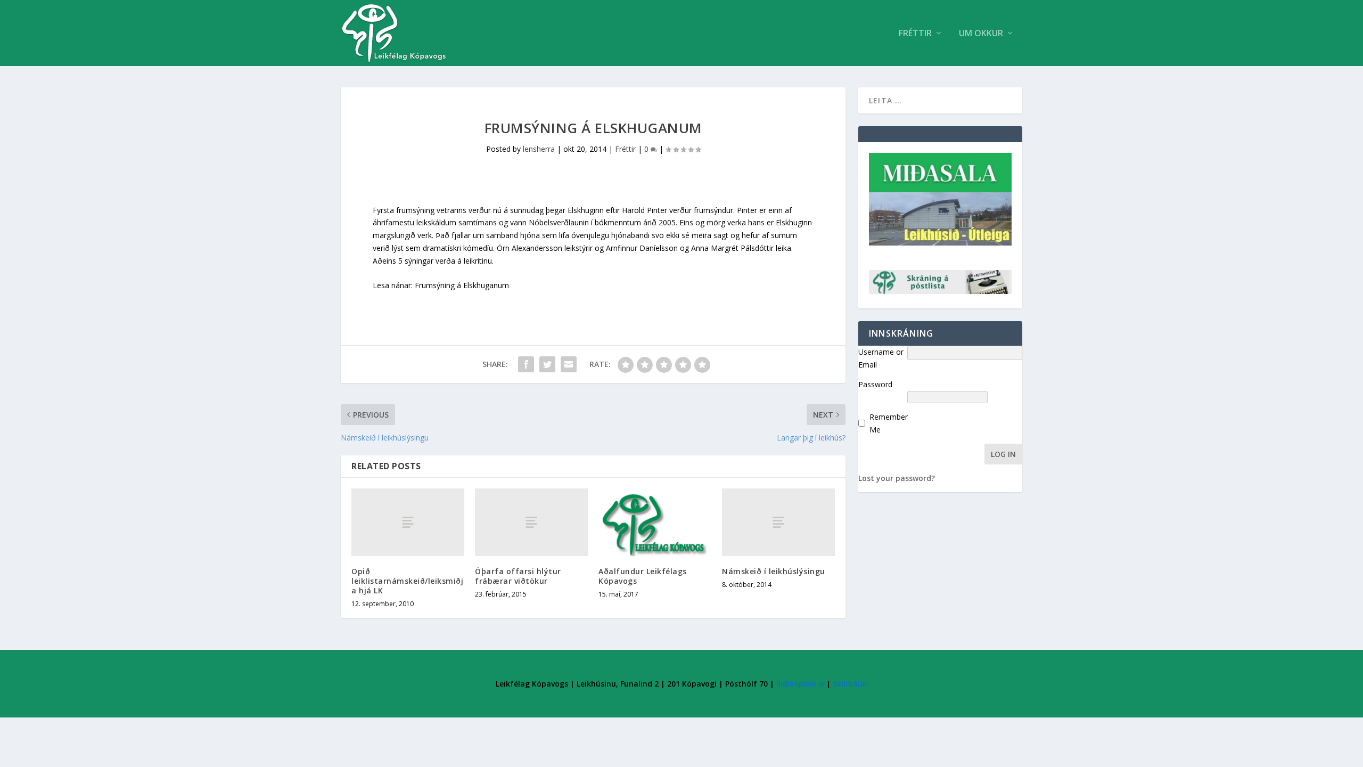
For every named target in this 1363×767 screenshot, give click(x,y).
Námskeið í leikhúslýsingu (773, 571)
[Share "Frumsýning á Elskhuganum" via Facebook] (526, 364)
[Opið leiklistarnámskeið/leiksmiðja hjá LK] (407, 522)
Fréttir (915, 34)
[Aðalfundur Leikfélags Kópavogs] (654, 522)
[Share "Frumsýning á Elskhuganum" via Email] (568, 364)
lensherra (539, 149)
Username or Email (881, 358)
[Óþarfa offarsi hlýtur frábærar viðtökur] (531, 522)
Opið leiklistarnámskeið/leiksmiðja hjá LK (407, 580)
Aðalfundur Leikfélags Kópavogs (642, 576)
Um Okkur (981, 34)
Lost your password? (896, 478)
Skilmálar (850, 684)
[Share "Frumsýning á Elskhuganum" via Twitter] (547, 364)
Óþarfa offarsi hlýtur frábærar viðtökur (518, 576)
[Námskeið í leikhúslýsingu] (778, 522)
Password (875, 384)
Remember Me (888, 423)
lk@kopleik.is (800, 684)
